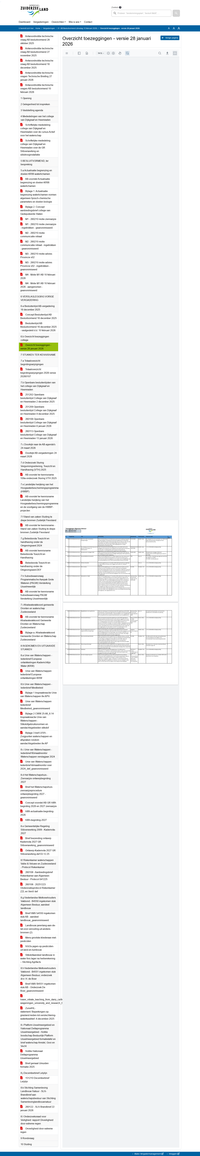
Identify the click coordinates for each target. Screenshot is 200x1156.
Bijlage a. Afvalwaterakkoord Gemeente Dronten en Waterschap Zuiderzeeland (38, 636)
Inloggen (172, 1154)
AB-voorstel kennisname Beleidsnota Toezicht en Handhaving (35, 554)
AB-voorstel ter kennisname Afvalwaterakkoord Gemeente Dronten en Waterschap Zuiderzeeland (37, 622)
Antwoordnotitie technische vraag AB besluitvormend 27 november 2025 (36, 52)
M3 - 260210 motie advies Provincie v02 (36, 256)
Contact (88, 22)
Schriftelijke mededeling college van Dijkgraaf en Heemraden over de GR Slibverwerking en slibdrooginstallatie (35, 147)
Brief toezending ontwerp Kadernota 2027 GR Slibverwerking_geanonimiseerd (37, 842)
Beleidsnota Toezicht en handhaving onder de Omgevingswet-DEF (35, 566)
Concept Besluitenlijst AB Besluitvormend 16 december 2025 (38, 316)
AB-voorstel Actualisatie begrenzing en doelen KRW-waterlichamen (35, 182)
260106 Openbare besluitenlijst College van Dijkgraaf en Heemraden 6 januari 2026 (38, 422)
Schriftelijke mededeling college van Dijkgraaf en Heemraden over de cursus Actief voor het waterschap (37, 130)
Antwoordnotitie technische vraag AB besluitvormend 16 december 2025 (36, 64)
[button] (176, 13)
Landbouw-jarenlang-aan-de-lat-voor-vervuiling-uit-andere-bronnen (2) (38, 929)
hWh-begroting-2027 (36, 820)
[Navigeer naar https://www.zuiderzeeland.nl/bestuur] (34, 11)
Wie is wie (74, 22)
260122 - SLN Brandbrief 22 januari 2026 (37, 1109)
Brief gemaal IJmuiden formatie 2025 (34, 1065)
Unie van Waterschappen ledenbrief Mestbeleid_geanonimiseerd (36, 705)
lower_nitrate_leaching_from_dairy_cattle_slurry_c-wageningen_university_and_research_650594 (39, 1001)
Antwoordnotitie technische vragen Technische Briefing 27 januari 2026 (36, 76)
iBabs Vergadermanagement (147, 1154)
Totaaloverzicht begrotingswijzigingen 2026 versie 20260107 (38, 373)
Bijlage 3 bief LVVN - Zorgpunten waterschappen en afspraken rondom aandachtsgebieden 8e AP (36, 738)
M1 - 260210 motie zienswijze (40, 219)
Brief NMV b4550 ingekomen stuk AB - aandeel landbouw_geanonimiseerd (37, 917)
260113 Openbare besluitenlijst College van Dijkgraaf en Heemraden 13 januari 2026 (38, 435)
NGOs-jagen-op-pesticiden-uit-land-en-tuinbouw (37, 948)
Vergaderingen (41, 22)
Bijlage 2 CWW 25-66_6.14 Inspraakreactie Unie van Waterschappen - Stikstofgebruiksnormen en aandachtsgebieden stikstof (37, 720)
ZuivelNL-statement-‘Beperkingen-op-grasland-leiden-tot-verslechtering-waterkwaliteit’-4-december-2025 (38, 1013)
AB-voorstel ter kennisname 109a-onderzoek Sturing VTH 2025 (38, 476)
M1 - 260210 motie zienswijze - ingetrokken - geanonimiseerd (38, 226)
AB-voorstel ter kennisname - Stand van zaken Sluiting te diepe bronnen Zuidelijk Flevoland (37, 529)
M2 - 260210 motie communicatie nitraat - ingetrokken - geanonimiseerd (38, 245)
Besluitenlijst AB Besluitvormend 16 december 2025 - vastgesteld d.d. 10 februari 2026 (38, 327)
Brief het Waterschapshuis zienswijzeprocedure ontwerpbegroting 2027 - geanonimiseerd (36, 792)
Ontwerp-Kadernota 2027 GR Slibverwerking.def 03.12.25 (38, 852)
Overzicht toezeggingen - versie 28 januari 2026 (35, 347)
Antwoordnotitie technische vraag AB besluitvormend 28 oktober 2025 (36, 40)
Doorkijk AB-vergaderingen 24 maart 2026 (38, 455)
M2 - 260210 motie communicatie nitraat (32, 235)
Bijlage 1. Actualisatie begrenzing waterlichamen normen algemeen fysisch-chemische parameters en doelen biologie (38, 196)
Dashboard (24, 22)
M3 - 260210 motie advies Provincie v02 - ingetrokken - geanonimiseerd (36, 266)
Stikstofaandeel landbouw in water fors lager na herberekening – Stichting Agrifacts (37, 958)
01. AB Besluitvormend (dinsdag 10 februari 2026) (77, 28)
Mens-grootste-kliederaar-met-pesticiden (38, 939)
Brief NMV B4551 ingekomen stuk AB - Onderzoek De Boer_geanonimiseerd (38, 987)
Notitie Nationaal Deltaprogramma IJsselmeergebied (31, 1054)
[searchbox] (141, 13)
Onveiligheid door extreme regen (36, 1130)
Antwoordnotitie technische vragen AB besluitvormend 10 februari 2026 (36, 88)
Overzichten (58, 22)
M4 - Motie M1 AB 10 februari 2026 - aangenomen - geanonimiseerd (37, 287)
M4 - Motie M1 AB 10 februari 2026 (37, 276)
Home (37, 28)
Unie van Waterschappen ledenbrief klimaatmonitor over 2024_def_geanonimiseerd (36, 765)
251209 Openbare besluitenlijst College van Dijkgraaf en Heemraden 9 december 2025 (38, 410)
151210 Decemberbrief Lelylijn (34, 1080)
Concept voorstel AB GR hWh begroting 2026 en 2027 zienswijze (38, 804)
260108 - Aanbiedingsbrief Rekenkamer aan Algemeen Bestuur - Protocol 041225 (36, 876)
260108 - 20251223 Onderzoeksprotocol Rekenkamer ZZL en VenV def (37, 888)
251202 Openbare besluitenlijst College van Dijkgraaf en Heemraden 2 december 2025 (38, 398)
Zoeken (114, 7)
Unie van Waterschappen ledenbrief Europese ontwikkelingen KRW (36, 674)
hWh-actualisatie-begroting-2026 (37, 813)
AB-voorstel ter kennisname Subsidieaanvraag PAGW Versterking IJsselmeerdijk (37, 595)
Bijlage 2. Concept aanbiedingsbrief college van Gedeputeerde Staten (35, 210)
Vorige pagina (171, 38)
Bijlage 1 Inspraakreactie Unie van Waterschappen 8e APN (38, 694)
